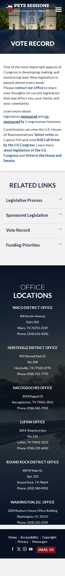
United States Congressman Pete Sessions (26, 8)
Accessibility (29, 537)
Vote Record (18, 230)
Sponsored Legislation (27, 215)
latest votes (44, 134)
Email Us (46, 550)
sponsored (29, 116)
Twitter (19, 549)
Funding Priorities (23, 244)
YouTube (31, 549)
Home (12, 537)
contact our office (29, 88)
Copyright (49, 537)
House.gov (39, 542)
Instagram (25, 549)
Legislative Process (24, 200)
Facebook (13, 549)
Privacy (23, 542)
